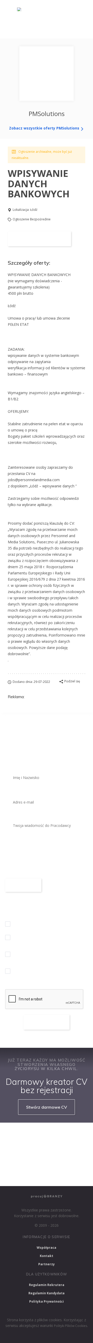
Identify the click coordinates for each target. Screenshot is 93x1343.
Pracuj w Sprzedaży (24, 1148)
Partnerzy (46, 1264)
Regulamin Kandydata (46, 1293)
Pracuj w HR (18, 1161)
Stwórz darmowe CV (46, 1107)
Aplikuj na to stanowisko (39, 238)
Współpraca (46, 1247)
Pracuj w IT (72, 1133)
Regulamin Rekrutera (46, 1285)
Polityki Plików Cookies (70, 1326)
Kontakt (46, 1256)
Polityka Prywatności (46, 1301)
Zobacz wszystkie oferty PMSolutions (44, 128)
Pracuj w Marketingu (25, 1175)
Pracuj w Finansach (66, 1148)
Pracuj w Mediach (53, 1161)
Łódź (33, 209)
